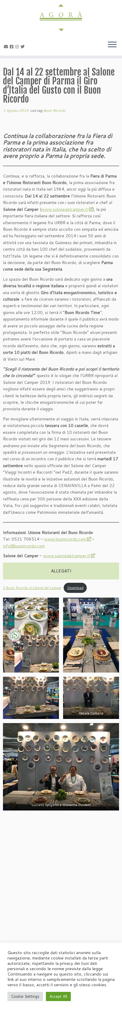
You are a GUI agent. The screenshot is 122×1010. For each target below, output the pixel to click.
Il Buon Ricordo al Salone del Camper (32, 587)
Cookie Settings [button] (25, 996)
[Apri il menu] (112, 44)
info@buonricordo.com (24, 546)
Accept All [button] (58, 996)
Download (75, 587)
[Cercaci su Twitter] (23, 47)
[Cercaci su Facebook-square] (12, 47)
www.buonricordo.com (65, 539)
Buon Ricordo (54, 110)
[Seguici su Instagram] (17, 47)
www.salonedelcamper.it (64, 209)
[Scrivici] (7, 47)
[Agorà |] (61, 18)
